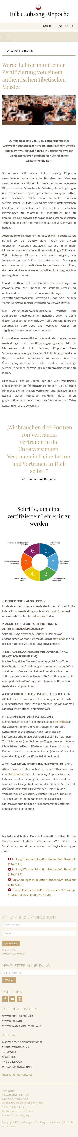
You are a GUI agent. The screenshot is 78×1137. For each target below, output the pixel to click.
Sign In (46, 26)
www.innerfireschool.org (17, 1015)
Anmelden (11, 943)
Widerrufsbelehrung (14, 1107)
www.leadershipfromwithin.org (21, 1025)
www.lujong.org (12, 1020)
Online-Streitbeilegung (15, 1115)
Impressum (8, 1090)
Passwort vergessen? (13, 953)
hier (42, 616)
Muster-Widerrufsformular (18, 1111)
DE (60, 26)
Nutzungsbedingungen (15, 1094)
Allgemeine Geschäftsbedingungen (22, 1102)
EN (67, 26)
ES (73, 26)
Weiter (9, 980)
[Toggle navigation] (6, 26)
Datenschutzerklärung (15, 1098)
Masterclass (60, 721)
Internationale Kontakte (17, 1074)
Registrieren (9, 949)
